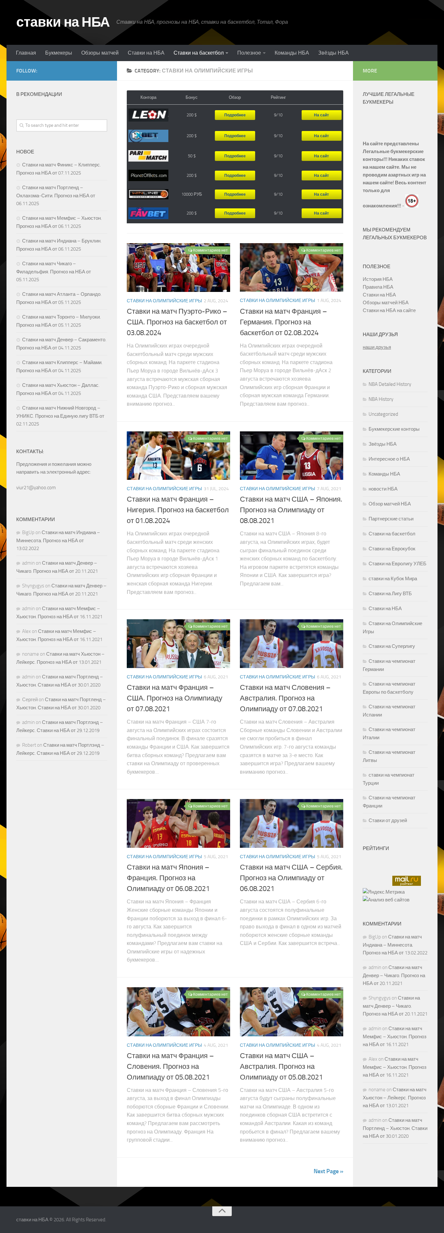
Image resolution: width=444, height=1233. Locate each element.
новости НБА (383, 489)
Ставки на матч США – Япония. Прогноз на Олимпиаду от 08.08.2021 (291, 510)
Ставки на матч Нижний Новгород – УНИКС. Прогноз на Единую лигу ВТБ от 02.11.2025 (60, 416)
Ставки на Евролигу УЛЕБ (397, 564)
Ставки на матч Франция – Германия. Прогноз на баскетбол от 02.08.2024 (283, 322)
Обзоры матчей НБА (386, 303)
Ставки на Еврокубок (392, 549)
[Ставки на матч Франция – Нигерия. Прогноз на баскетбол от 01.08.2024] (178, 455)
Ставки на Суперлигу (392, 646)
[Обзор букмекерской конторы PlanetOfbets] (148, 175)
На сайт (321, 115)
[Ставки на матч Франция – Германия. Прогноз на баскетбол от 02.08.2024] (291, 267)
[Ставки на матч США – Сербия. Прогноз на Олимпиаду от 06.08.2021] (291, 823)
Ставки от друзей (388, 820)
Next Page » (328, 1171)
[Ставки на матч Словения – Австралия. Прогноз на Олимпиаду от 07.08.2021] (291, 643)
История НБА (378, 279)
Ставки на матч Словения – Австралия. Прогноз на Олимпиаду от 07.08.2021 (285, 698)
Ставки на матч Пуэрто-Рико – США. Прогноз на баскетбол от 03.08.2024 (177, 322)
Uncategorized (383, 414)
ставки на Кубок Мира (393, 579)
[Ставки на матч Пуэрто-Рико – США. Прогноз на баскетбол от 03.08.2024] (178, 267)
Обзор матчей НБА (390, 504)
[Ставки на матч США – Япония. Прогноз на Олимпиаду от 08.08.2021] (291, 455)
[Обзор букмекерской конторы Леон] (148, 115)
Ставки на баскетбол (199, 53)
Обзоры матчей (100, 53)
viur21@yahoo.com (36, 488)
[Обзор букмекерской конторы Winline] (148, 194)
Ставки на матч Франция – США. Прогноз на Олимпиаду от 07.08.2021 (174, 698)
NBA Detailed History (390, 384)
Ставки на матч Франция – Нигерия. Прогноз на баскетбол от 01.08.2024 (178, 510)
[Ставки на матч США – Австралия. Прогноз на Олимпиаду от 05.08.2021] (291, 1011)
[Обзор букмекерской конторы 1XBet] (148, 136)
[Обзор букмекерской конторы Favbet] (148, 213)
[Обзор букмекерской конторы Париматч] (148, 156)
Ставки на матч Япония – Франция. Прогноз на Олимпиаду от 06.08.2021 (168, 878)
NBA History (381, 399)
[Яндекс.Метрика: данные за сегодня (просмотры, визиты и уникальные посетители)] (384, 892)
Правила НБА (378, 287)
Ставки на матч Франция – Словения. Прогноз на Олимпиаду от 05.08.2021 (170, 1067)
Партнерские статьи (391, 519)
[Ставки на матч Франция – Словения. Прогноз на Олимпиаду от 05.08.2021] (178, 1011)
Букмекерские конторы (394, 429)
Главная (26, 53)
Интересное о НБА (389, 459)
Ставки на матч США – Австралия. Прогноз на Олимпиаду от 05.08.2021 (281, 1067)
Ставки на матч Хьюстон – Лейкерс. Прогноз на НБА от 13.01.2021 (394, 1097)
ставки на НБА (63, 22)
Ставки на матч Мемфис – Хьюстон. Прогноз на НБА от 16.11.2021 (394, 1036)
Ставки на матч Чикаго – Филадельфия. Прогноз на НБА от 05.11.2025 (53, 271)
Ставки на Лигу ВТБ (390, 594)
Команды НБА (292, 53)
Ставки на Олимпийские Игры (164, 301)
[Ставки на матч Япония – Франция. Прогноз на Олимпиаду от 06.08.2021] (178, 823)
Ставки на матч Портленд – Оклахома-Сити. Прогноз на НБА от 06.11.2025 (55, 195)
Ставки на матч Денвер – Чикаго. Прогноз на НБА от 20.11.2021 (394, 975)
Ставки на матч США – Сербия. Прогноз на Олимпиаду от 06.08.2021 (291, 878)
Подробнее (235, 115)
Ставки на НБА (146, 53)
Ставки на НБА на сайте (389, 310)
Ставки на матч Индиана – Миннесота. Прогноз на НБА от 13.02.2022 (58, 540)
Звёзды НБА (333, 53)
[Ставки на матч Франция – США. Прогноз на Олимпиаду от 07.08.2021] (178, 643)
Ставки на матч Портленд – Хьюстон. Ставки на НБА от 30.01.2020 (395, 1128)
